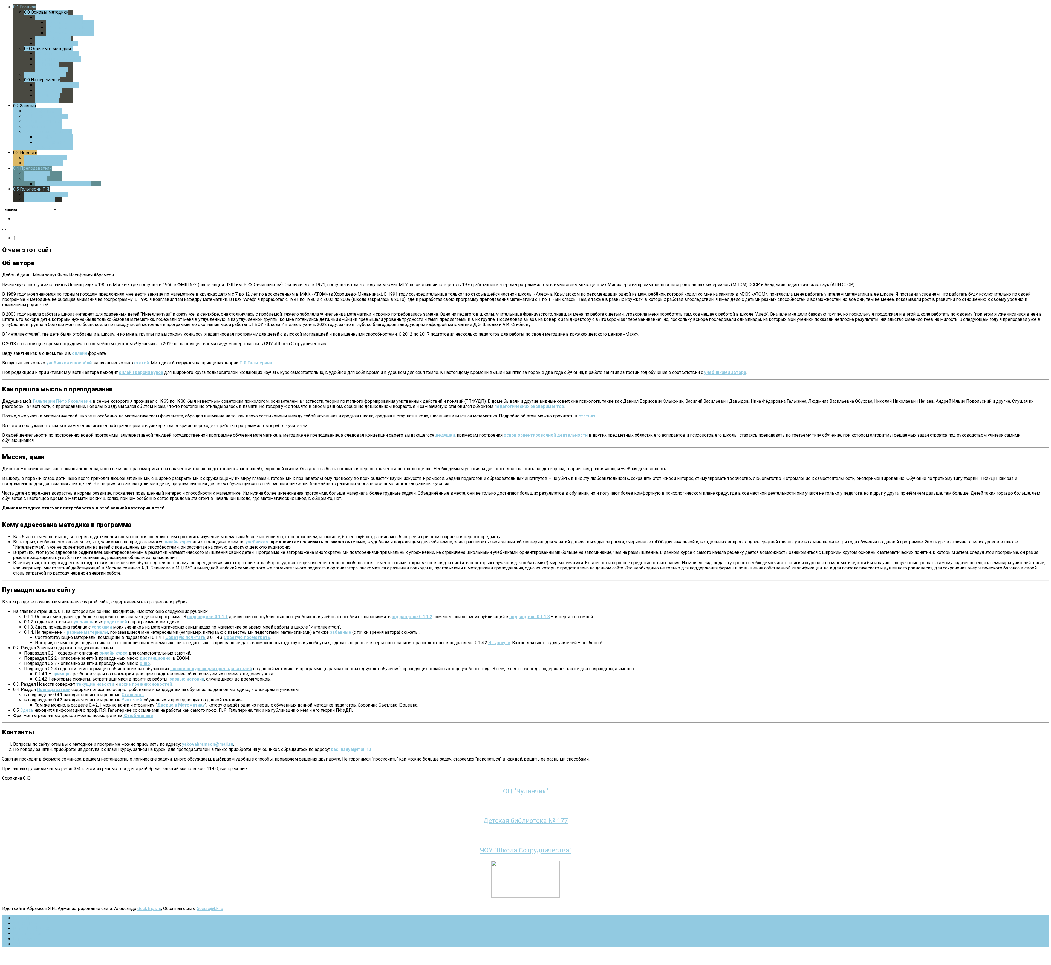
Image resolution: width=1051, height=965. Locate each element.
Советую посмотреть (247, 637)
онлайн (79, 353)
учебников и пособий (69, 362)
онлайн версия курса (141, 372)
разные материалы (87, 632)
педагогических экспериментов (529, 406)
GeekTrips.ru (149, 908)
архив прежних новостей (145, 684)
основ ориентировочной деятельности (546, 435)
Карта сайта (25, 938)
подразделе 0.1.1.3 (529, 616)
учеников (84, 621)
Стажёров (133, 694)
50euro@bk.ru (210, 908)
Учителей (132, 699)
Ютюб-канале (138, 715)
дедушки (445, 435)
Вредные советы (30, 918)
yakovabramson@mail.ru (207, 744)
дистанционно (155, 658)
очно (145, 663)
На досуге (499, 642)
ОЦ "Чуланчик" (525, 791)
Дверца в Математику (181, 705)
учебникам (257, 542)
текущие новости (95, 684)
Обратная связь (29, 933)
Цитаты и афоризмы (34, 928)
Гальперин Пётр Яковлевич (62, 401)
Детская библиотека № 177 (525, 821)
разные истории (186, 679)
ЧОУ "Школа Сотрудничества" (525, 850)
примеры (62, 673)
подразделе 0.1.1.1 (207, 616)
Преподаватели (53, 689)
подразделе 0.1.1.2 (412, 616)
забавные (340, 632)
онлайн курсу (177, 542)
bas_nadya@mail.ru (351, 749)
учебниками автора (725, 372)
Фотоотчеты (25, 923)
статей (141, 362)
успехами (102, 627)
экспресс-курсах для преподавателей (211, 668)
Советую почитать (185, 637)
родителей (115, 621)
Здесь (26, 710)
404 (17, 944)
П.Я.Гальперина (255, 362)
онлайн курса (113, 653)
